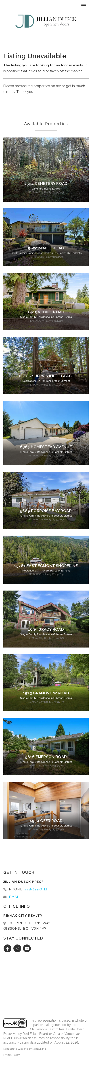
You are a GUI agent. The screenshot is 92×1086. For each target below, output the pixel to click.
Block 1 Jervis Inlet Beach (45, 376)
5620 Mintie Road (46, 248)
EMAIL (15, 897)
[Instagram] (18, 949)
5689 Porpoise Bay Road (46, 510)
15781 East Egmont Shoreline (46, 565)
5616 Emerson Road (46, 757)
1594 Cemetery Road (45, 183)
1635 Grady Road (46, 629)
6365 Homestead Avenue (46, 447)
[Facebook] (8, 949)
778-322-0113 (36, 889)
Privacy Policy (11, 1054)
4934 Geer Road (46, 820)
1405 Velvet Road (46, 312)
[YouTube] (27, 949)
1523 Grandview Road (46, 693)
